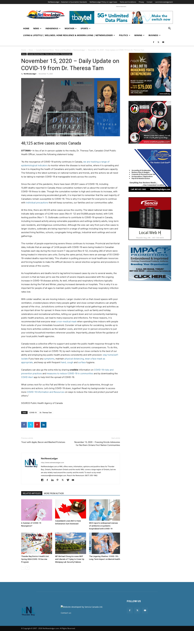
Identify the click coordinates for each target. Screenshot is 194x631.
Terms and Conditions (128, 2)
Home (26, 28)
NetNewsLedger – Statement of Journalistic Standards (67, 2)
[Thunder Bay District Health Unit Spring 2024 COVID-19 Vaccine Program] (36, 543)
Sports (84, 28)
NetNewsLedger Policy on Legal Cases (103, 2)
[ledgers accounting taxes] (150, 170)
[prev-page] (23, 567)
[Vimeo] (68, 480)
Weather (69, 28)
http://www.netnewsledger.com (52, 463)
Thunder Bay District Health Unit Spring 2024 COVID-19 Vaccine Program (35, 559)
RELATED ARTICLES (32, 493)
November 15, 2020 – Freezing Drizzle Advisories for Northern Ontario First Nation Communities (97, 443)
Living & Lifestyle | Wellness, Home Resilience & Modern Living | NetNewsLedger (68, 35)
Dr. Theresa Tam (46, 412)
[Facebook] (153, 42)
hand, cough (67, 362)
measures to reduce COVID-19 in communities (70, 373)
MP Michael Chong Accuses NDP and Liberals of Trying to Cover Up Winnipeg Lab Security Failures (69, 559)
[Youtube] (163, 42)
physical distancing (74, 358)
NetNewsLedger (30, 74)
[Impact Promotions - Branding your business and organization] (150, 263)
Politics (123, 35)
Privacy (141, 2)
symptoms (49, 358)
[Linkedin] (43, 425)
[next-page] (27, 567)
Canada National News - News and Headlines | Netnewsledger (60, 50)
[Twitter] (158, 42)
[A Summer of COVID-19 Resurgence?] (36, 510)
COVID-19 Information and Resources (45, 392)
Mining (138, 35)
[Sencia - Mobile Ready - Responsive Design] (150, 218)
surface (82, 362)
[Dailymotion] (43, 480)
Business (153, 35)
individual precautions (37, 202)
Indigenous (51, 28)
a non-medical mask (66, 321)
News (36, 28)
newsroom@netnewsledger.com (87, 612)
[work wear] (150, 122)
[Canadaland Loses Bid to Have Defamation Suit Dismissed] (70, 508)
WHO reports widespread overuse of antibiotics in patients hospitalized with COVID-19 (103, 526)
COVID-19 (32, 412)
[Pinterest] (37, 425)
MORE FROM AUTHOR (54, 493)
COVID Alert (27, 377)
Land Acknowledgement (164, 2)
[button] (169, 28)
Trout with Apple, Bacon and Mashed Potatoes (43, 442)
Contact (149, 2)
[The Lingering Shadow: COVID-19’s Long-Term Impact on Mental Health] (104, 543)
